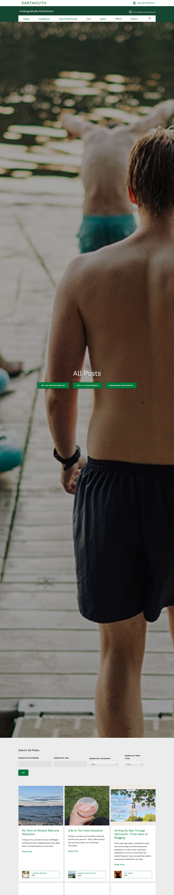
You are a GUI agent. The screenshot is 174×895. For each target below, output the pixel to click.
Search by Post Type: (133, 757)
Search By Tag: (61, 758)
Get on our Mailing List (53, 385)
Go (23, 773)
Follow (134, 18)
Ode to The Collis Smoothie (85, 830)
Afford (118, 18)
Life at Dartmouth (68, 18)
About (26, 18)
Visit (88, 18)
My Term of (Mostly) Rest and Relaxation (40, 832)
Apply (103, 18)
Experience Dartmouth (121, 385)
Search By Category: (100, 758)
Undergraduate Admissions (36, 11)
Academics (44, 18)
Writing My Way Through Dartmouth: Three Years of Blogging (130, 834)
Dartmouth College (34, 3)
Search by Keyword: (28, 758)
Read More (27, 851)
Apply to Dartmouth (87, 385)
